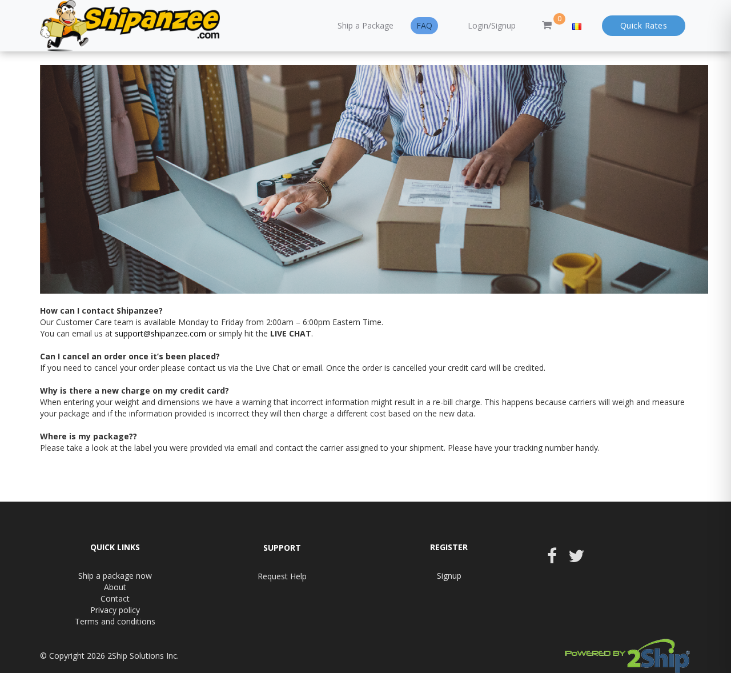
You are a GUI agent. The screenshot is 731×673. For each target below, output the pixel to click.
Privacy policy (115, 609)
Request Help (282, 576)
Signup (449, 575)
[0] (547, 25)
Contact (115, 598)
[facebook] (552, 559)
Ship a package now (115, 575)
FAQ (424, 25)
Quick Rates (644, 25)
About (115, 587)
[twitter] (576, 559)
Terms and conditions (115, 621)
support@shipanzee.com (160, 333)
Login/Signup (492, 25)
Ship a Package (365, 25)
